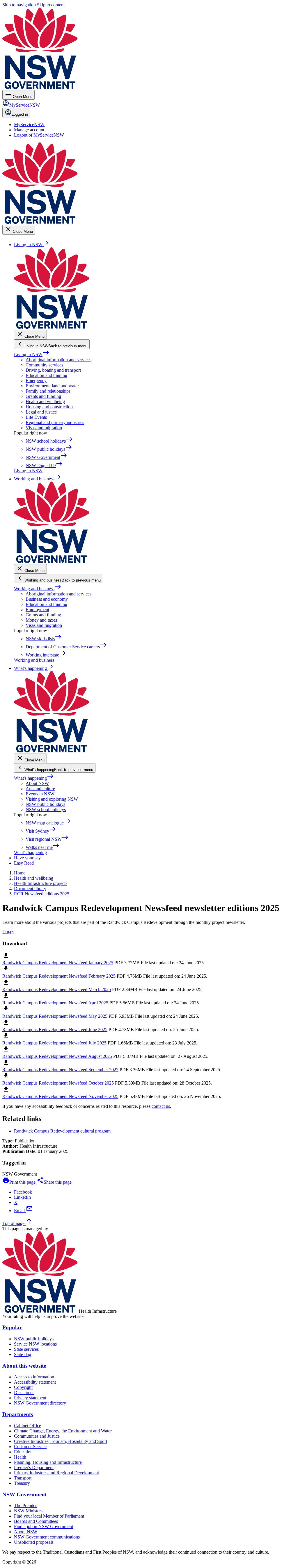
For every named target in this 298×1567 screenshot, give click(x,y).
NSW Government (24, 1494)
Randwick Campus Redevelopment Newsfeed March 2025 (56, 989)
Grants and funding (43, 396)
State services (26, 1349)
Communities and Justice (37, 1436)
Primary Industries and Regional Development (56, 1472)
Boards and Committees (36, 1521)
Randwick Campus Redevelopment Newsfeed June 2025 (54, 1029)
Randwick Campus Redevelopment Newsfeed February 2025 (59, 976)
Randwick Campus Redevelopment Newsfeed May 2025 (54, 1016)
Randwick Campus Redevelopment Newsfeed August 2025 (57, 1056)
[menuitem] (29, 124)
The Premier (25, 1505)
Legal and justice (41, 411)
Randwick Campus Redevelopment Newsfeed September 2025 (60, 1069)
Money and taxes (41, 620)
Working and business (37, 588)
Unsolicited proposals (34, 1542)
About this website (24, 1366)
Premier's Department (34, 1467)
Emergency (36, 380)
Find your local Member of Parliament (49, 1516)
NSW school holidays (46, 809)
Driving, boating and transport (53, 370)
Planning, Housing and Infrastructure (48, 1462)
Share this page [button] (54, 1182)
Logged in (20, 114)
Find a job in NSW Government (43, 1526)
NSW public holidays (45, 804)
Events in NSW (40, 793)
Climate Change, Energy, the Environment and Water (63, 1430)
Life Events (36, 417)
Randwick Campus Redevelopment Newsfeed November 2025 (60, 1096)
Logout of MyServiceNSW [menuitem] (39, 135)
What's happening (34, 778)
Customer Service (30, 1446)
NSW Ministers (28, 1510)
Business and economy (47, 599)
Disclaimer (24, 1392)
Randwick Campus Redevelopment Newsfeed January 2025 (57, 962)
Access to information (34, 1376)
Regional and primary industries (55, 422)
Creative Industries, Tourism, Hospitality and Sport (60, 1441)
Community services (44, 364)
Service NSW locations (35, 1343)
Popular (12, 1327)
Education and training (46, 375)
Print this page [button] (19, 1182)
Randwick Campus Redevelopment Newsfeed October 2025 (58, 1083)
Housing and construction (49, 406)
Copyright (23, 1387)
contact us (161, 1106)
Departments (17, 1414)
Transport (22, 1477)
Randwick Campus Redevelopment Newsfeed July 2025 (54, 1042)
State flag (22, 1354)
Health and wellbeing (45, 401)
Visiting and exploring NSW (52, 799)
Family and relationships (48, 391)
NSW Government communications (47, 1536)
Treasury (22, 1483)
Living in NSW (31, 354)
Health (20, 1457)
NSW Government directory (40, 1402)
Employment (37, 609)
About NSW (37, 783)
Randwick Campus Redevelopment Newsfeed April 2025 (55, 1002)
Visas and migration (44, 427)
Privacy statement (30, 1397)
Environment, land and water (52, 385)
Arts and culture (40, 788)
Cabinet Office (27, 1425)
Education (23, 1451)
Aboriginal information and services (58, 359)
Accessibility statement (35, 1382)
